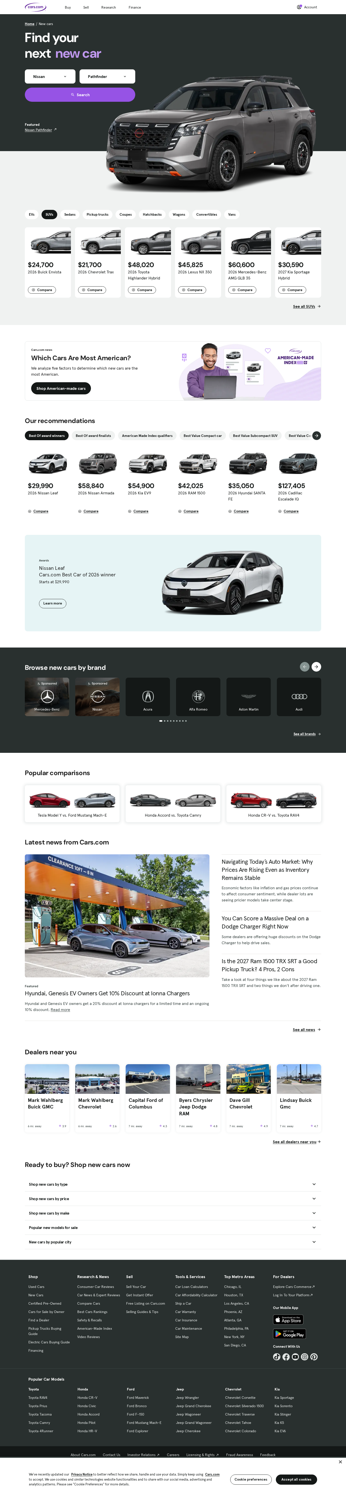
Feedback (268, 1454)
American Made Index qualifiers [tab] (147, 435)
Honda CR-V (87, 1397)
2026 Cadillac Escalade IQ (290, 495)
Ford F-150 (135, 1414)
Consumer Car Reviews (95, 1286)
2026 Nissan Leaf (43, 492)
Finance (135, 7)
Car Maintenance (188, 1328)
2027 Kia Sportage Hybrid (294, 274)
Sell (86, 7)
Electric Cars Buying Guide (49, 1342)
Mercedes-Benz (47, 709)
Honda (83, 1389)
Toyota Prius (37, 1406)
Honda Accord (89, 1414)
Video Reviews (88, 1337)
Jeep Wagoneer (188, 1414)
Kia (277, 1389)
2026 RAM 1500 (191, 492)
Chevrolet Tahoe (238, 1422)
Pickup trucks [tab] (97, 214)
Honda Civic (87, 1406)
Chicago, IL (232, 1286)
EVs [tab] (31, 214)
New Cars (35, 1295)
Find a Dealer (38, 1320)
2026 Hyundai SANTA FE (246, 495)
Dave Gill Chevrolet (240, 1103)
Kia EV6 (280, 1431)
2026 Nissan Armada (96, 492)
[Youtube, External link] (295, 1357)
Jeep (180, 1389)
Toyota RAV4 (37, 1397)
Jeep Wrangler (187, 1397)
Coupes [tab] (126, 214)
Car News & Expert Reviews (98, 1295)
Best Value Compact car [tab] (203, 435)
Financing (35, 1350)
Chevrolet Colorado (240, 1431)
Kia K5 (279, 1422)
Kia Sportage (284, 1397)
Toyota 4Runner (40, 1431)
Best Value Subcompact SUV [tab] (255, 435)
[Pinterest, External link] (314, 1357)
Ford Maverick (138, 1397)
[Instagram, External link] (304, 1357)
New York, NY (234, 1337)
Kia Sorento (284, 1406)
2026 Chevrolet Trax (96, 271)
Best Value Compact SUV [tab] (308, 435)
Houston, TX (233, 1295)
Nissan (97, 709)
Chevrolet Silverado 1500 (244, 1406)
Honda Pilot (86, 1422)
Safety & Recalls (89, 1320)
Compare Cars (88, 1303)
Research (108, 7)
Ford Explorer (137, 1431)
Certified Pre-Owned (44, 1303)
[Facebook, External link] (286, 1357)
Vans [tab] (232, 214)
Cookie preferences (251, 1479)
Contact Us (111, 1454)
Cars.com (212, 1474)
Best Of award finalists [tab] (93, 435)
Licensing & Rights (200, 1454)
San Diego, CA (235, 1345)
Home (29, 24)
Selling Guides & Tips (142, 1311)
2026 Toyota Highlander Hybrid (144, 274)
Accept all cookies (296, 1479)
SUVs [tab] (49, 214)
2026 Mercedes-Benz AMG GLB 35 (247, 274)
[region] (173, 1475)
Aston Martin (249, 709)
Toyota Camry (39, 1422)
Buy (68, 7)
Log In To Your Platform (291, 1295)
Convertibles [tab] (206, 214)
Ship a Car (183, 1303)
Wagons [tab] (179, 214)
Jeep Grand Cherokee (193, 1406)
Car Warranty (185, 1311)
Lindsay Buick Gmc (296, 1103)
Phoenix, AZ (233, 1311)
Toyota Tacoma (40, 1414)
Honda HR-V (87, 1431)
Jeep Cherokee (188, 1431)
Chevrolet (233, 1389)
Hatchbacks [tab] (152, 214)
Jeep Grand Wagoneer (194, 1422)
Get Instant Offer (139, 1295)
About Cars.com (83, 1454)
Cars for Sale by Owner (46, 1311)
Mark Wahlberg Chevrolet (95, 1103)
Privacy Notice (81, 1474)
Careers (173, 1454)
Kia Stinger (283, 1414)
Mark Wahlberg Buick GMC (45, 1103)
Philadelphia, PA (236, 1328)
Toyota (33, 1389)
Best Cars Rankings (92, 1311)
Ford (130, 1389)
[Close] (340, 1461)
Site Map (182, 1337)
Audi (299, 709)
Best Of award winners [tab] (47, 435)
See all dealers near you (294, 1141)
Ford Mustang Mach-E (144, 1422)
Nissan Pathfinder (38, 130)
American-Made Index (94, 1328)
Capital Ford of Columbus (146, 1103)
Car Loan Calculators (191, 1286)
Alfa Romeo (198, 709)
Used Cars (36, 1286)
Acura (147, 709)
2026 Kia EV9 (139, 492)
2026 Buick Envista (44, 271)
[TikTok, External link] (276, 1357)
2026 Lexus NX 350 (195, 271)
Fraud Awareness (239, 1454)
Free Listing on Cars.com (145, 1303)
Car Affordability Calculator (196, 1295)
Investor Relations (141, 1454)
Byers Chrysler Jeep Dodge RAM (196, 1107)
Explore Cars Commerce (292, 1286)
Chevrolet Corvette (240, 1397)
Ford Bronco (137, 1406)
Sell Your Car (136, 1286)
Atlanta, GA (232, 1320)
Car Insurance (186, 1320)
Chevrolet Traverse (240, 1414)
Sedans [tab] (69, 214)
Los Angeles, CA (236, 1303)
